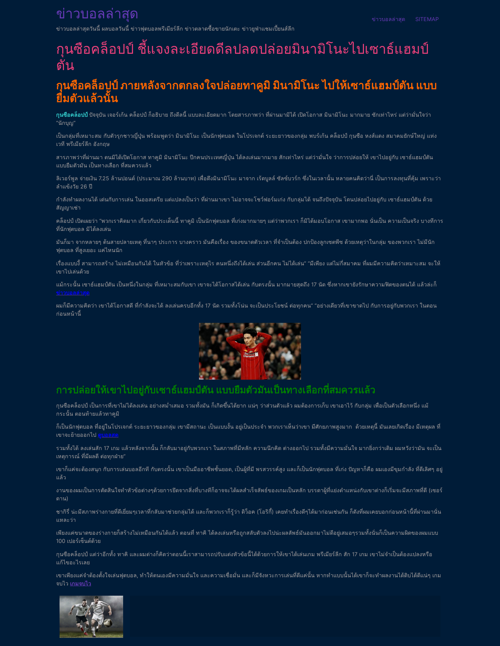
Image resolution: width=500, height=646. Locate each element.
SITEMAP (427, 19)
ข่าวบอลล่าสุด (97, 13)
